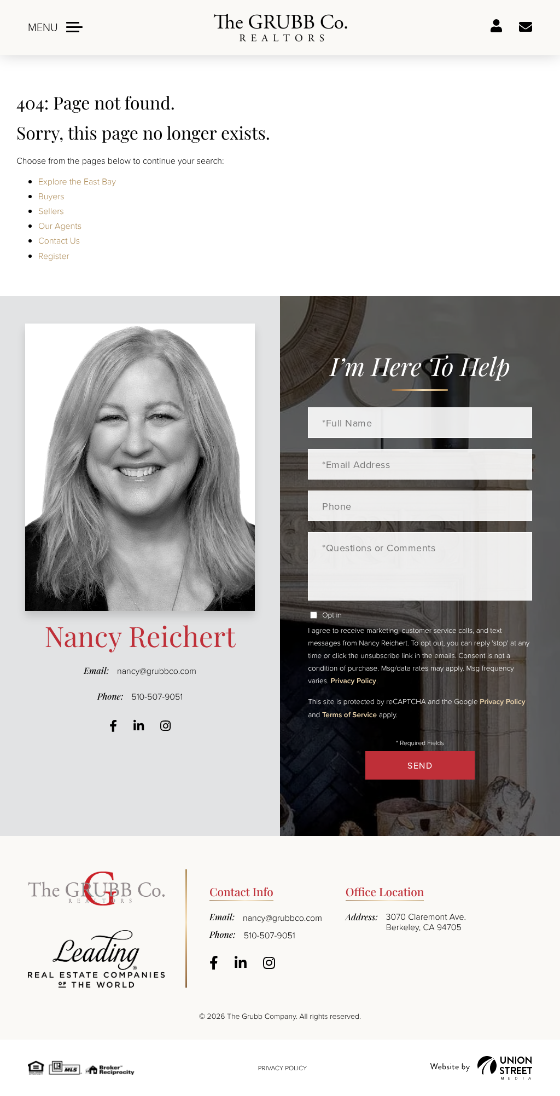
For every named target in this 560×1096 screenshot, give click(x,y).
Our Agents (59, 226)
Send (420, 765)
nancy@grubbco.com (156, 671)
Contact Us (59, 240)
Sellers (51, 211)
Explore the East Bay (77, 181)
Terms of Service (349, 714)
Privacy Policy (353, 680)
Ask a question (525, 27)
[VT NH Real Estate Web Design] (481, 1068)
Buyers (51, 196)
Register (53, 256)
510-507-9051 (157, 696)
